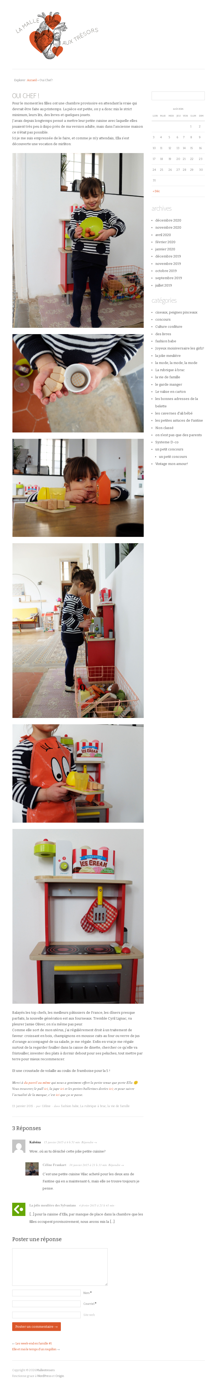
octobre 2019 (166, 271)
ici (46, 1088)
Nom (87, 1293)
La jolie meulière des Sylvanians (52, 1205)
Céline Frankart (54, 1164)
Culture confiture (168, 327)
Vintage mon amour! (171, 464)
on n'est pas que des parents (178, 435)
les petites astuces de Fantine (179, 420)
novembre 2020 (168, 227)
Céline (46, 1106)
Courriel (89, 1304)
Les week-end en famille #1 (34, 1343)
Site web (89, 1315)
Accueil (32, 80)
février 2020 (165, 242)
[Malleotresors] (108, 34)
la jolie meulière (168, 356)
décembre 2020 (168, 220)
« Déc (156, 191)
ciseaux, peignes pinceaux (176, 312)
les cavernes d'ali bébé (174, 413)
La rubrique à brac (93, 1106)
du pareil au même (37, 1082)
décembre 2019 (168, 256)
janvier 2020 (165, 249)
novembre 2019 (168, 264)
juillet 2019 (163, 285)
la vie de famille (118, 1106)
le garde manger (168, 384)
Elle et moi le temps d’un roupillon (34, 1349)
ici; (111, 1088)
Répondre (87, 1142)
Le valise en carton (170, 392)
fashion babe (70, 1106)
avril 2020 (163, 235)
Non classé (164, 428)
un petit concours (169, 449)
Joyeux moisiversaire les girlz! (179, 348)
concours (163, 319)
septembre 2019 (168, 278)
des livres (163, 334)
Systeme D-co (167, 442)
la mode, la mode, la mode (176, 363)
